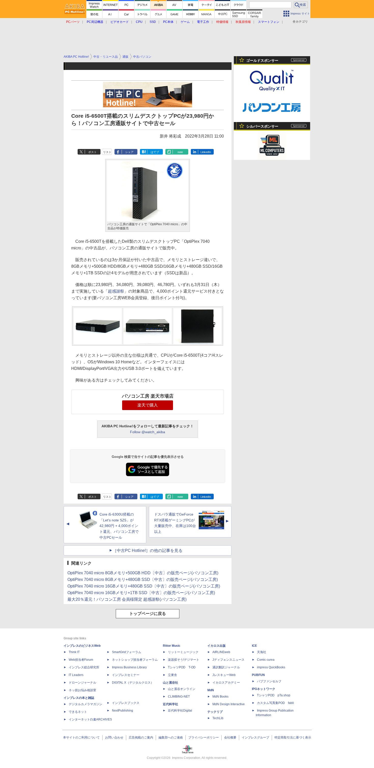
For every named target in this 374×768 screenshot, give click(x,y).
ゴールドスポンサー (262, 60)
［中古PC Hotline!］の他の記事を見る (147, 550)
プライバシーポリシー (203, 737)
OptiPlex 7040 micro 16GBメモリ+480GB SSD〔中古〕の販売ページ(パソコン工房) (143, 586)
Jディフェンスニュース (228, 659)
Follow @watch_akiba (147, 432)
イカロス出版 (216, 645)
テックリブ (215, 712)
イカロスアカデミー (226, 682)
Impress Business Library (129, 667)
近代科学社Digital (180, 710)
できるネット (78, 712)
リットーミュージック (183, 652)
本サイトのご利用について (81, 737)
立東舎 (172, 675)
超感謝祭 (116, 291)
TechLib (217, 718)
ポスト (92, 152)
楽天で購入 (147, 405)
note (180, 152)
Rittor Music (171, 645)
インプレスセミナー (125, 675)
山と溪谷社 (170, 682)
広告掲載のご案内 (141, 737)
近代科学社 (170, 704)
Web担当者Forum (81, 659)
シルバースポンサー (262, 126)
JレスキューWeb (224, 675)
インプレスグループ (255, 737)
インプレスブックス (125, 703)
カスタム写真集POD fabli (275, 703)
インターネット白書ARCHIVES (90, 719)
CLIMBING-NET (179, 696)
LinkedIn (205, 152)
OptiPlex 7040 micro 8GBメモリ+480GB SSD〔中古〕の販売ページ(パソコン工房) (142, 579)
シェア (129, 152)
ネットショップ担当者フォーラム (135, 659)
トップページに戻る (147, 613)
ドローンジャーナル (82, 682)
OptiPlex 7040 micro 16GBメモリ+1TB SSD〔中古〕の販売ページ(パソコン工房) (141, 593)
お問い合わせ (114, 737)
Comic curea (266, 659)
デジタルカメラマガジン (85, 704)
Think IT (74, 652)
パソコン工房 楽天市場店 (148, 396)
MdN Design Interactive (228, 704)
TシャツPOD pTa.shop (273, 695)
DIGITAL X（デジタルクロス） (133, 682)
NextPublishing (122, 710)
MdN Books (220, 696)
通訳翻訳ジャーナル (226, 667)
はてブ (155, 152)
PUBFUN (258, 675)
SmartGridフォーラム (126, 652)
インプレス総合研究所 (84, 667)
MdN (210, 690)
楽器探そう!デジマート (183, 659)
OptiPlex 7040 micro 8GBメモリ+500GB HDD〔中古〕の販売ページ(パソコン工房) (142, 573)
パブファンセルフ (269, 681)
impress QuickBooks (271, 667)
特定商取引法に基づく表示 (293, 737)
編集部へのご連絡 (171, 737)
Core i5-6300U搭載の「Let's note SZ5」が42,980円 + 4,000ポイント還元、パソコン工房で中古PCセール (119, 525)
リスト (107, 152)
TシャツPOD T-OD (182, 667)
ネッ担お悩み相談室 (82, 690)
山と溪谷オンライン (181, 689)
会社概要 (230, 737)
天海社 (261, 652)
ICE (254, 645)
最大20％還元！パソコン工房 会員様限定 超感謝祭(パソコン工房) (126, 599)
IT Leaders (76, 675)
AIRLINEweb (221, 652)
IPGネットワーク (263, 689)
